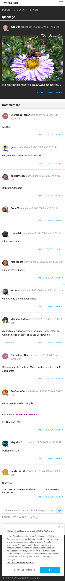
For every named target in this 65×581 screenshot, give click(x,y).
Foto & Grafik (20, 10)
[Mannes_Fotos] (5, 320)
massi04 (16, 26)
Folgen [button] (40, 93)
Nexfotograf (18, 471)
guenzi (15, 147)
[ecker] (5, 292)
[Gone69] (5, 209)
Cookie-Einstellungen (24, 570)
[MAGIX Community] (11, 3)
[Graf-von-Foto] (5, 392)
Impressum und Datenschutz (20, 562)
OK (50, 570)
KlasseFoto (17, 261)
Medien (6, 10)
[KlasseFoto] (5, 263)
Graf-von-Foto (19, 391)
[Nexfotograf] (5, 472)
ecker (14, 290)
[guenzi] (5, 148)
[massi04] (5, 28)
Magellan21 (17, 442)
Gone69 (15, 208)
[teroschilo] (5, 234)
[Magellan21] (5, 444)
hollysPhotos (18, 175)
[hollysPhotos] (5, 177)
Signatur (9, 343)
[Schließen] (59, 527)
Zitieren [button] (49, 93)
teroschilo (17, 233)
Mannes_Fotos (19, 319)
